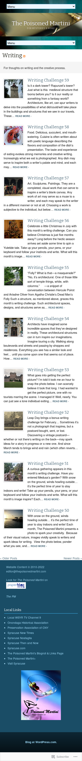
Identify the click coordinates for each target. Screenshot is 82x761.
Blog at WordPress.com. (41, 742)
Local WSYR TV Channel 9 (24, 617)
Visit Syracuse (16, 663)
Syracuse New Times (21, 633)
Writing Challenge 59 (48, 80)
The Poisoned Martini (41, 23)
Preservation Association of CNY (28, 628)
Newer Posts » (73, 558)
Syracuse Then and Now (23, 643)
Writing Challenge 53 (48, 369)
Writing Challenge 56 (48, 220)
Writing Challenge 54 (48, 318)
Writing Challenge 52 (48, 412)
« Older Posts (8, 558)
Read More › (23, 116)
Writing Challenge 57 (48, 178)
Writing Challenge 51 (47, 463)
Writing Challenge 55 (48, 267)
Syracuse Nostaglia (20, 638)
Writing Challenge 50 (48, 510)
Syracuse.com (16, 648)
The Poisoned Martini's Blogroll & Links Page (35, 653)
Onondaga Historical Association (28, 623)
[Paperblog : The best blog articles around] (16, 588)
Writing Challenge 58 (48, 127)
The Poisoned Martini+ (22, 658)
